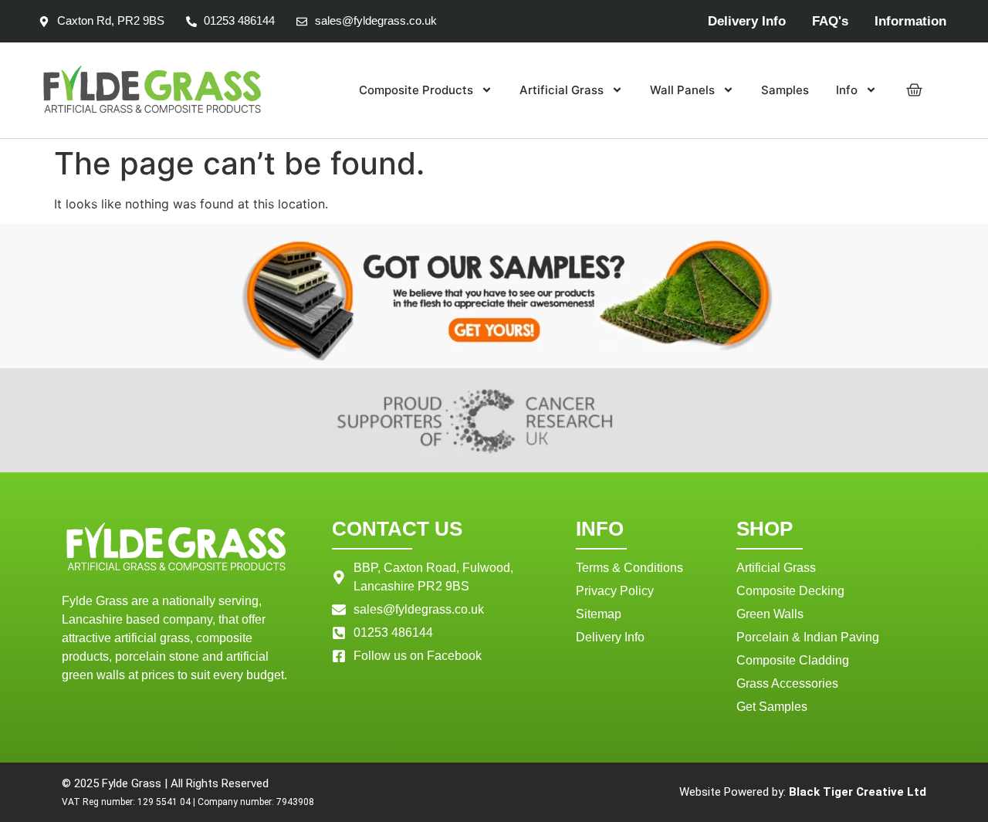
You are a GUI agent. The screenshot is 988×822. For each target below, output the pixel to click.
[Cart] (914, 90)
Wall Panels (682, 90)
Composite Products (416, 90)
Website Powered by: (802, 792)
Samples (785, 90)
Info (847, 90)
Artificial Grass (561, 90)
